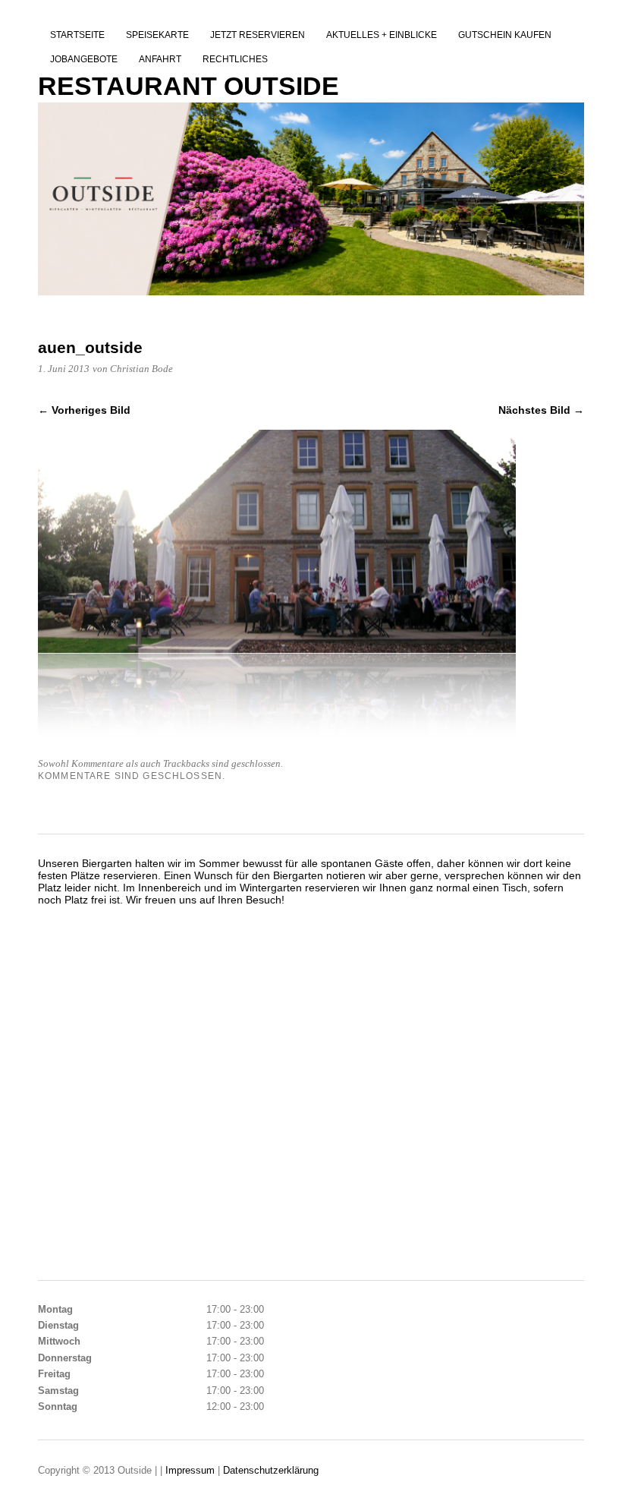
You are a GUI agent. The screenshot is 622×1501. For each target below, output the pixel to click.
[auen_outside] (277, 738)
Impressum (191, 1470)
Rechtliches (235, 59)
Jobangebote (84, 59)
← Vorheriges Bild (84, 410)
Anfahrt (160, 59)
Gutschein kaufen (504, 35)
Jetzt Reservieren (257, 35)
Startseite (77, 35)
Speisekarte (157, 35)
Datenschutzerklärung (271, 1470)
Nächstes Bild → (541, 410)
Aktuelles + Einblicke (381, 35)
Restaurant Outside (188, 86)
